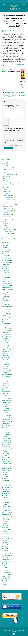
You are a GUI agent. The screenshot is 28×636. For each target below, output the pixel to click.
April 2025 (4, 276)
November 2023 (6, 308)
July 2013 (4, 542)
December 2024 (6, 283)
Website (6, 126)
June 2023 (4, 317)
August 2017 (5, 450)
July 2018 (4, 429)
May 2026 (4, 251)
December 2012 (6, 555)
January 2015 (5, 508)
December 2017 (6, 442)
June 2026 (4, 249)
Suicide (5, 223)
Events (3, 163)
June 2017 (4, 453)
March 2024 (5, 300)
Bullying (5, 178)
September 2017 (6, 448)
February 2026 (5, 257)
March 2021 (5, 368)
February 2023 (5, 325)
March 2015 (5, 504)
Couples (5, 187)
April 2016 (4, 480)
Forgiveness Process (15, 95)
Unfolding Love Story (8, 229)
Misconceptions (7, 214)
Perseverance (6, 218)
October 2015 (5, 491)
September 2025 (6, 266)
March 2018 (5, 436)
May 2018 (4, 433)
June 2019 (4, 408)
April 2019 (4, 412)
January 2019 (5, 417)
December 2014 (6, 510)
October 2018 (5, 423)
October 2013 (5, 537)
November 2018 (6, 421)
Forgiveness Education (8, 197)
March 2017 (5, 459)
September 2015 (6, 493)
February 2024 (5, 302)
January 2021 (5, 372)
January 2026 (5, 259)
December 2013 (6, 533)
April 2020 (4, 389)
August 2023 (5, 313)
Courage (5, 189)
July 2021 (4, 361)
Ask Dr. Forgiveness (12, 90)
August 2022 (5, 336)
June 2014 (4, 521)
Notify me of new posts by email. (13, 145)
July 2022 (4, 338)
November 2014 (6, 512)
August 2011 (5, 580)
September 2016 (6, 470)
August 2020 (5, 381)
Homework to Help (7, 206)
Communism (6, 182)
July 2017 (4, 451)
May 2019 (4, 410)
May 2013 (4, 546)
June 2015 (4, 499)
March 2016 (5, 482)
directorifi (14, 30)
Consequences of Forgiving (9, 184)
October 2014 (5, 514)
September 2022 (6, 334)
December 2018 (6, 419)
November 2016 (6, 467)
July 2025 (4, 270)
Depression (5, 191)
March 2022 (5, 346)
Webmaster (14, 631)
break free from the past (10, 92)
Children (5, 180)
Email (6, 123)
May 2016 (4, 478)
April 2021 (4, 366)
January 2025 (5, 281)
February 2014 (5, 529)
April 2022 (4, 344)
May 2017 (4, 455)
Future (4, 203)
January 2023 (5, 327)
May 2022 (4, 342)
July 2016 (4, 474)
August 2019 (5, 404)
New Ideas (5, 216)
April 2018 (4, 434)
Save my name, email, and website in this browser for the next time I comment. (13, 130)
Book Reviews (6, 176)
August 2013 (5, 540)
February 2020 (5, 393)
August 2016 (5, 472)
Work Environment (7, 233)
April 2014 (4, 525)
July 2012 (4, 565)
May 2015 (4, 501)
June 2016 (4, 476)
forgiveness (8, 93)
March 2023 (5, 323)
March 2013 (5, 550)
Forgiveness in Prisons (8, 199)
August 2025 (5, 268)
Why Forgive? (11, 96)
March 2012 (5, 572)
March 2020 (5, 391)
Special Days (6, 221)
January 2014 (5, 531)
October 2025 (5, 264)
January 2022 (5, 349)
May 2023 (4, 319)
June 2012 (4, 567)
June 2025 (4, 272)
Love (3, 96)
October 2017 (5, 446)
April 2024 (4, 298)
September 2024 (6, 289)
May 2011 (4, 584)
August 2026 (5, 245)
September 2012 (6, 561)
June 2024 (4, 294)
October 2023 (5, 310)
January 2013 (5, 554)
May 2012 (4, 569)
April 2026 (4, 253)
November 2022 (6, 330)
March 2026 (5, 255)
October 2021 (5, 355)
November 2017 (6, 444)
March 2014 (5, 527)
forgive (3, 93)
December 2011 (6, 578)
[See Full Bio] (24, 85)
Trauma (5, 225)
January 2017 (5, 463)
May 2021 (4, 364)
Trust (4, 227)
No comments (6, 31)
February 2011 (5, 586)
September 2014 (6, 516)
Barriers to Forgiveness (8, 174)
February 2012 (5, 574)
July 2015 (4, 497)
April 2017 (4, 457)
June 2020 (4, 385)
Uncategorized (5, 235)
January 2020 (5, 395)
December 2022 (6, 329)
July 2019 (4, 406)
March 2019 (5, 414)
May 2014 (4, 523)
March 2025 (5, 277)
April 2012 (4, 571)
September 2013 (6, 538)
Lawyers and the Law (8, 210)
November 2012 (6, 557)
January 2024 (5, 304)
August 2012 (5, 563)
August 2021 (5, 359)
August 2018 (5, 427)
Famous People (6, 195)
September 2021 (6, 357)
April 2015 (4, 502)
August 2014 (5, 518)
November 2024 (6, 285)
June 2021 (4, 363)
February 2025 (5, 279)
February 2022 (5, 347)
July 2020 (4, 383)
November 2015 (6, 489)
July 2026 (4, 247)
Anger (4, 172)
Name (6, 120)
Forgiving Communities (8, 201)
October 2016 (5, 468)
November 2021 (6, 353)
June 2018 (4, 431)
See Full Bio (22, 85)
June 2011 (4, 582)
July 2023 (4, 315)
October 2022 (5, 332)
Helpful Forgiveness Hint (9, 204)
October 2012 (5, 559)
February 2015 (5, 506)
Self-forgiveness (7, 220)
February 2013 (5, 552)
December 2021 (6, 351)
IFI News (5, 169)
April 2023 (4, 321)
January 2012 (5, 576)
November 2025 (6, 262)
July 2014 (4, 520)
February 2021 (5, 370)
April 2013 (4, 548)
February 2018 (5, 438)
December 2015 (6, 487)
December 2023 (6, 306)
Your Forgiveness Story (7, 238)
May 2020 (4, 387)
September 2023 (6, 311)
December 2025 (6, 260)
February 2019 (5, 416)
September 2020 (6, 380)
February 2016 (5, 484)
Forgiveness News (7, 167)
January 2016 (5, 485)
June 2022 (4, 340)
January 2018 (5, 440)
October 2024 (5, 287)
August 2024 (5, 291)
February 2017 (5, 461)
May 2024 (4, 296)
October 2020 (5, 378)
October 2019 (5, 400)
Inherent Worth (6, 208)
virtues (6, 96)
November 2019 (6, 398)
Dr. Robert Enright (20, 92)
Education (5, 193)
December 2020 (6, 374)
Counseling (5, 186)
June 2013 (4, 544)
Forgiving (23, 95)
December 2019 (6, 397)
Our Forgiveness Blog (7, 171)
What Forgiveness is (7, 237)
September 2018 (6, 425)
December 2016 (6, 465)
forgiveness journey (6, 95)
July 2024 (4, 293)
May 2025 (4, 274)
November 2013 (6, 535)
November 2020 (6, 376)
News (3, 165)
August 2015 (5, 495)
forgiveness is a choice (16, 93)
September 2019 (6, 402)
